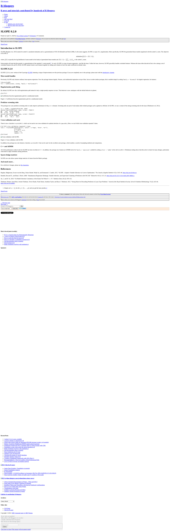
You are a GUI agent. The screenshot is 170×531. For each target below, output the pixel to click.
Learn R (6, 20)
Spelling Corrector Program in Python (14, 490)
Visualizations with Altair (11, 488)
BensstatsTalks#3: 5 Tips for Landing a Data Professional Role (21, 460)
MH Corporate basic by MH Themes (22, 513)
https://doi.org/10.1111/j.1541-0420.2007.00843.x (120, 175)
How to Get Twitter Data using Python (15, 486)
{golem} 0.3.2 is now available (13, 439)
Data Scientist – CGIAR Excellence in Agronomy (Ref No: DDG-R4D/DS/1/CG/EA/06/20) (30, 473)
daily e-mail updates (17, 197)
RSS (5, 17)
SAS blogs (7, 508)
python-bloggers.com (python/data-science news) (19, 478)
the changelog (25, 165)
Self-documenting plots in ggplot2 (13, 241)
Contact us (7, 27)
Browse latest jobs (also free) (16, 25)
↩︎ (46, 188)
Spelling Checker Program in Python (14, 491)
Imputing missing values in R (12, 456)
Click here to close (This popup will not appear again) (16, 529)
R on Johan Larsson (22, 36)
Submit (4, 526)
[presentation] (99, 52)
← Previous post (5, 203)
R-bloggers (38, 38)
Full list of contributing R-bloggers (11, 494)
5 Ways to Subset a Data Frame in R (14, 236)
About (6, 16)
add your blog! (8, 19)
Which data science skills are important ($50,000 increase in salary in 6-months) (26, 442)
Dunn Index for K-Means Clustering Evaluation (17, 483)
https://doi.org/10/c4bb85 (8, 183)
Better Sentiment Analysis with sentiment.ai (16, 244)
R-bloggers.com (4, 197)
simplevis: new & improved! (12, 453)
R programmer (8, 471)
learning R (40, 197)
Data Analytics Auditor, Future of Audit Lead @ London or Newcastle (24, 475)
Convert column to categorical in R (14, 440)
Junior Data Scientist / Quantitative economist (17, 468)
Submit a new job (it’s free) (15, 24)
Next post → (4, 204)
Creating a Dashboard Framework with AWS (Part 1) (19, 458)
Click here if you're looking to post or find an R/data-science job (70, 197)
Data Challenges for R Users (12, 452)
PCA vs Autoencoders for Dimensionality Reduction (19, 235)
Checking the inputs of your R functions (15, 455)
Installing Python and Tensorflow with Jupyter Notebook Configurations (24, 485)
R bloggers (33, 36)
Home (6, 14)
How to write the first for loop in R (14, 238)
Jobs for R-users (10, 465)
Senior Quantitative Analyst (12, 470)
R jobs (6, 22)
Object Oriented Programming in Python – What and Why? (20, 482)
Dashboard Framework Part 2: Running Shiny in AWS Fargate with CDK (25, 445)
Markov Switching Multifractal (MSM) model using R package (21, 444)
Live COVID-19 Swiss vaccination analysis (16, 461)
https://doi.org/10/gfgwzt (129, 172)
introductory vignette (108, 72)
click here (21, 41)
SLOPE (30, 72)
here (64, 38)
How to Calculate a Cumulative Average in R (17, 239)
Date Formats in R (9, 243)
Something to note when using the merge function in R (19, 447)
